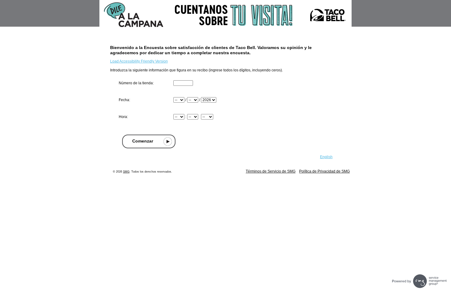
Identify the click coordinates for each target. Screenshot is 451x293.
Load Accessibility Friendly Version (139, 61)
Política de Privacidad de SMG (324, 171)
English (326, 157)
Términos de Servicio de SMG (270, 171)
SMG (126, 171)
